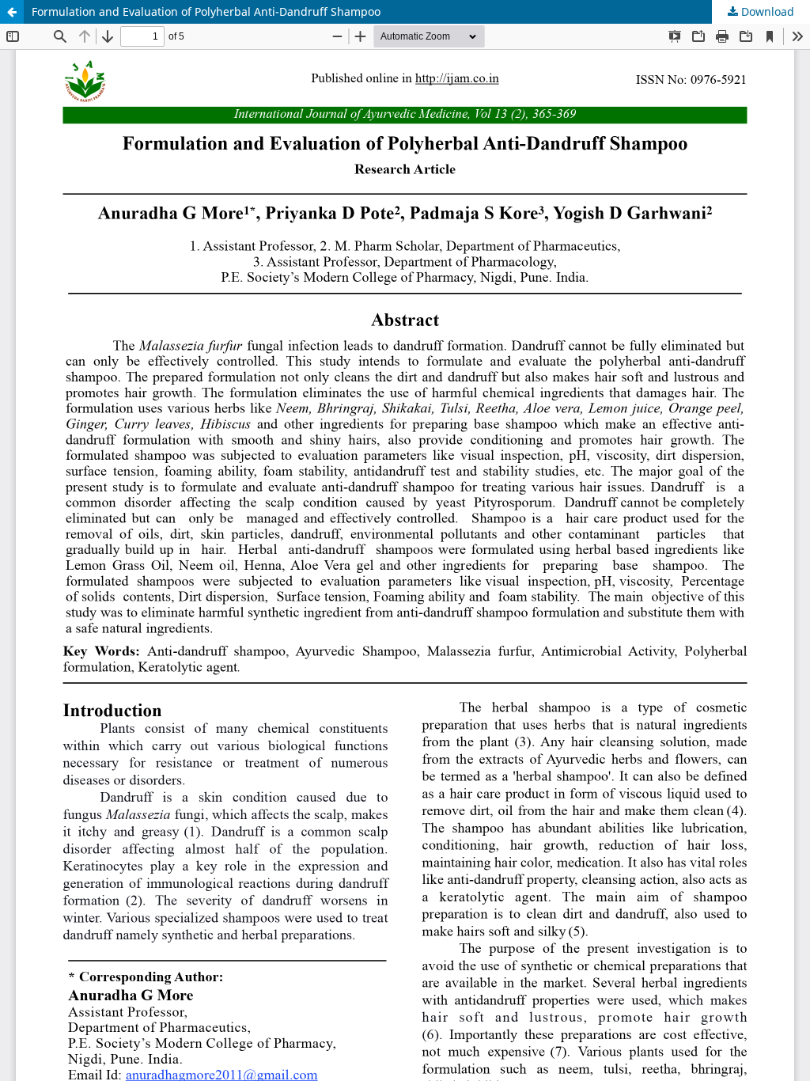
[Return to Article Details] (12, 12)
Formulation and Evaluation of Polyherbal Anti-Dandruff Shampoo (206, 11)
